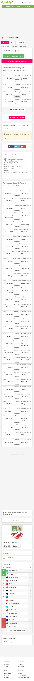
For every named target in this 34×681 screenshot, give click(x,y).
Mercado (14, 46)
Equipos (16, 546)
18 (3, 626)
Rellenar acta (17, 82)
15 (3, 616)
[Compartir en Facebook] (11, 146)
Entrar (20, 673)
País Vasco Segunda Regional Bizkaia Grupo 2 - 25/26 (15, 513)
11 (3, 603)
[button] (11, 641)
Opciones (20, 42)
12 (3, 607)
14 (3, 613)
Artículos (21, 666)
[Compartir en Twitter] (17, 146)
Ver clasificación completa (18, 631)
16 (3, 620)
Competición (6, 46)
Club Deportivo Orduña (12, 37)
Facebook (7, 664)
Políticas (6, 675)
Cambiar (26, 677)
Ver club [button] (7, 546)
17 (3, 623)
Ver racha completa (18, 109)
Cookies (6, 677)
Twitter (6, 666)
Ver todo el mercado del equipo (17, 61)
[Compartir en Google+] (23, 146)
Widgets (20, 664)
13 (3, 610)
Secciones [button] (23, 46)
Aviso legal (7, 673)
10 (3, 600)
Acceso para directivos (17, 117)
